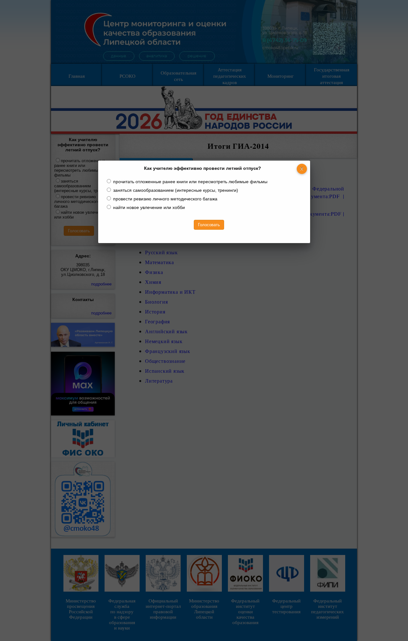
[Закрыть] (302, 169)
